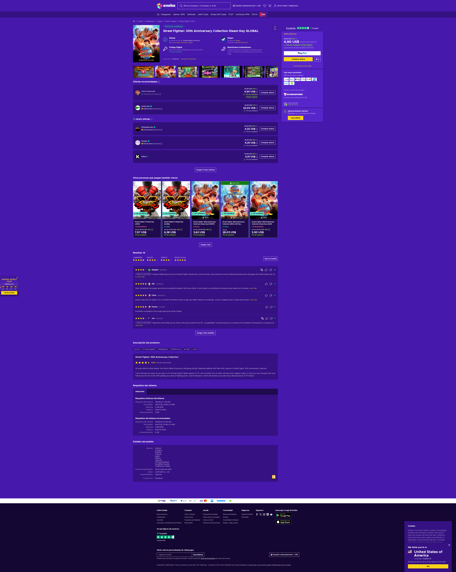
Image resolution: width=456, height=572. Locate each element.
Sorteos (225, 517)
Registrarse (293, 6)
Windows (159, 478)
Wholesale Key (147, 127)
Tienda (140, 21)
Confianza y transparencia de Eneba (169, 523)
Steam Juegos (170, 21)
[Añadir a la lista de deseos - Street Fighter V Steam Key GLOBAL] (186, 185)
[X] (260, 514)
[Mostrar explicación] (161, 109)
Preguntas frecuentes (210, 514)
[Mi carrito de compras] (270, 5)
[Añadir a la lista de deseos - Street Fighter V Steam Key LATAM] (157, 185)
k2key (143, 156)
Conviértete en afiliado (230, 520)
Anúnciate (245, 517)
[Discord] (267, 514)
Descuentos (189, 523)
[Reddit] (271, 514)
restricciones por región (184, 42)
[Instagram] (264, 514)
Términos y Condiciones (248, 565)
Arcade (187, 349)
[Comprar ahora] (302, 53)
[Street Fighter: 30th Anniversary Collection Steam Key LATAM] (264, 197)
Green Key (145, 106)
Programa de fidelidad (192, 520)
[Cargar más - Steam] (223, 39)
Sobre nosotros (162, 514)
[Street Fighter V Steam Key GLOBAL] (176, 197)
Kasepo (144, 141)
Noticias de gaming (229, 514)
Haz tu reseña (271, 259)
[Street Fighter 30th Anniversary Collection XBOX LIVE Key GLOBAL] (235, 197)
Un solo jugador (149, 349)
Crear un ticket (208, 520)
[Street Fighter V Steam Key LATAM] (147, 197)
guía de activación (241, 42)
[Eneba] (166, 6)
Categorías (149, 21)
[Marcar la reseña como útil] (266, 270)
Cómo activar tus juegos (211, 517)
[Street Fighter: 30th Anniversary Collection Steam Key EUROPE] (205, 197)
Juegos (159, 21)
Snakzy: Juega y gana (230, 523)
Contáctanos (161, 517)
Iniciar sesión (282, 6)
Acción (137, 349)
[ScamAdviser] (293, 94)
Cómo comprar (190, 514)
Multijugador (163, 349)
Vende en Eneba (247, 514)
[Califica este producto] (143, 362)
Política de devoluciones (211, 523)
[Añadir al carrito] (317, 59)
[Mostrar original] (261, 269)
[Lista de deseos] (264, 5)
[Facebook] (257, 514)
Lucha (195, 349)
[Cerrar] (449, 545)
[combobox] (204, 5)
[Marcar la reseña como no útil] (270, 270)
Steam (238, 40)
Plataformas (176, 349)
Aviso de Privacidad (208, 558)
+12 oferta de (302, 66)
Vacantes (160, 520)
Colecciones (189, 517)
